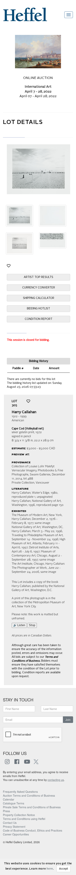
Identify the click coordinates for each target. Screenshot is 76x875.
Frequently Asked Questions (20, 792)
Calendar (8, 799)
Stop (32, 625)
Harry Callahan (24, 412)
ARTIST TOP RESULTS (38, 277)
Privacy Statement (14, 826)
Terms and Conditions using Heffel (24, 819)
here (50, 868)
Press (6, 811)
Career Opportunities (16, 834)
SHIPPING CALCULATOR (38, 298)
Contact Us (10, 823)
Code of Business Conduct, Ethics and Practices (32, 830)
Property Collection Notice (19, 815)
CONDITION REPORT (38, 319)
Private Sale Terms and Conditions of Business (32, 807)
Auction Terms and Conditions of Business (29, 795)
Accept (63, 868)
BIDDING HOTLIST (38, 308)
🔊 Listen (19, 625)
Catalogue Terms (13, 803)
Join (68, 720)
